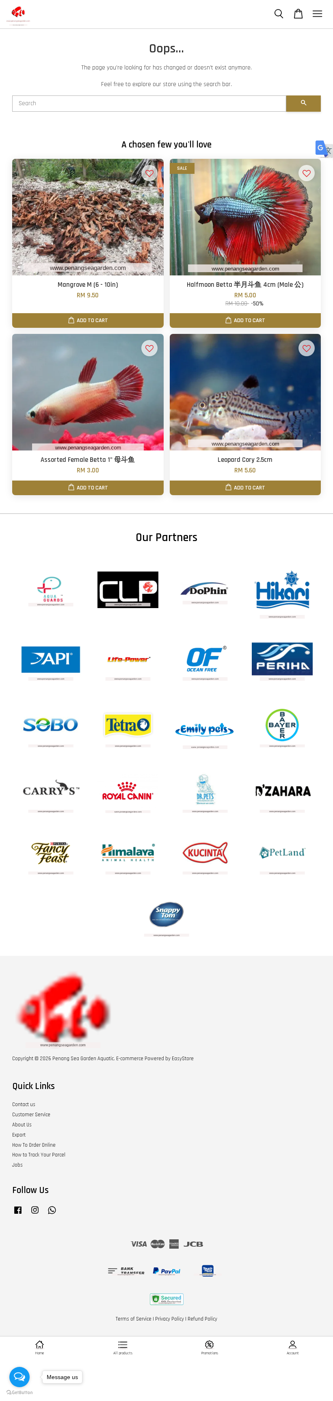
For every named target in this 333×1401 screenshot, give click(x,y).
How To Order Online (34, 1145)
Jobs (17, 1165)
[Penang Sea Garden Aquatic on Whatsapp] (52, 1214)
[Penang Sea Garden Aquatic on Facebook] (18, 1214)
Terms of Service (133, 1319)
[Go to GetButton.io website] (19, 1392)
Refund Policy (202, 1319)
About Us (22, 1125)
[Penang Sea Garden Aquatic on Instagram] (35, 1214)
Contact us (23, 1104)
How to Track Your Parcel (38, 1155)
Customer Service (31, 1114)
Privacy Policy (169, 1319)
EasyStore (183, 1058)
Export (19, 1135)
